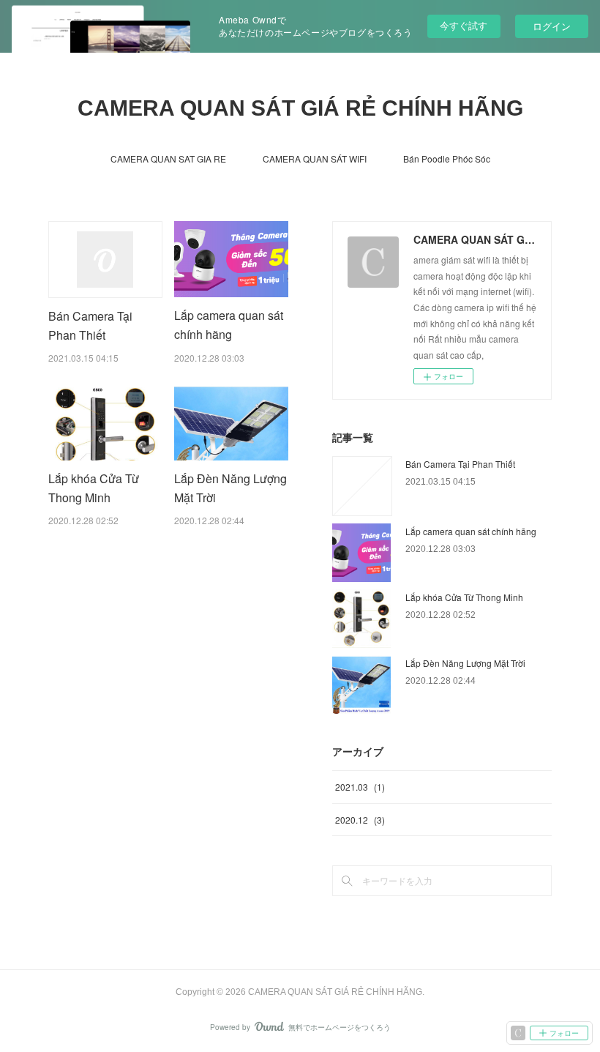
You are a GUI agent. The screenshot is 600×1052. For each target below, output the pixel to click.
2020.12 (360, 819)
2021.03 (360, 786)
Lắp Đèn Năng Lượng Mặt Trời (465, 663)
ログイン (552, 26)
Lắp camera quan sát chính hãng (470, 531)
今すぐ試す (463, 25)
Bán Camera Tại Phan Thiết (460, 464)
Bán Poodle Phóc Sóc (446, 158)
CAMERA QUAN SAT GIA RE (168, 158)
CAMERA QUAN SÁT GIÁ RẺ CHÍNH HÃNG (300, 108)
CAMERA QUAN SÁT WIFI (315, 158)
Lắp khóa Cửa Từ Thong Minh (464, 597)
